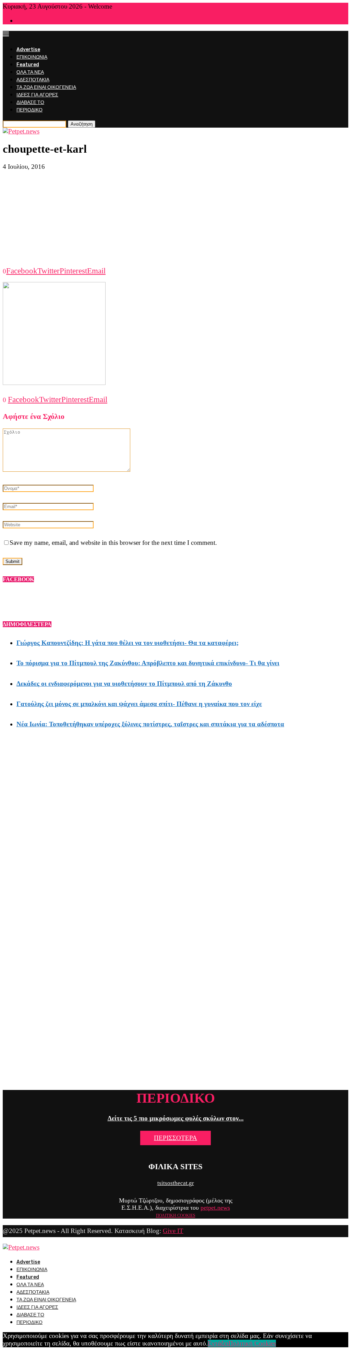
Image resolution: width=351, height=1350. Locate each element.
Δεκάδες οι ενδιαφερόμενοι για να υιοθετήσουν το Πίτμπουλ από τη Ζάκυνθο (124, 683)
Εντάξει (218, 1343)
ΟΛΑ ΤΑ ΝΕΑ (30, 72)
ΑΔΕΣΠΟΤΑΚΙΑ (32, 80)
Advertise (28, 49)
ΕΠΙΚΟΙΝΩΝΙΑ (31, 57)
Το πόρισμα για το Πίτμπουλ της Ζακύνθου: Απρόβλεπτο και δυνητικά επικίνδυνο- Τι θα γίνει (147, 663)
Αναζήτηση (82, 124)
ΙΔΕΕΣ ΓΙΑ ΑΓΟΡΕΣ (37, 95)
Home (21, 21)
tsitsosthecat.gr (175, 1183)
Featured (27, 65)
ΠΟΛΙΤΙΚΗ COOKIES (175, 1215)
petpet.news (215, 1207)
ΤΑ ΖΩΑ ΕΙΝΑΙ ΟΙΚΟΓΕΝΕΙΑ (46, 87)
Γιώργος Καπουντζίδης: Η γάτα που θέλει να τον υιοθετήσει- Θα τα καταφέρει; (127, 642)
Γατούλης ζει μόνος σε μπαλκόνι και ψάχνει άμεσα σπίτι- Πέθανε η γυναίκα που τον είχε (139, 703)
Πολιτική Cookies (252, 1343)
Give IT (173, 1230)
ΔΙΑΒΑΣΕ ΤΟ (30, 102)
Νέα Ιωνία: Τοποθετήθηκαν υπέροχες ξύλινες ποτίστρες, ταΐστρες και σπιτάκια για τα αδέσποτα (150, 724)
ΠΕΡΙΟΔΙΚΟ (29, 110)
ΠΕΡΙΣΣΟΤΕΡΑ (175, 1137)
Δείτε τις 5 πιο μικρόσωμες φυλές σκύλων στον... (176, 1118)
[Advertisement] (175, 219)
